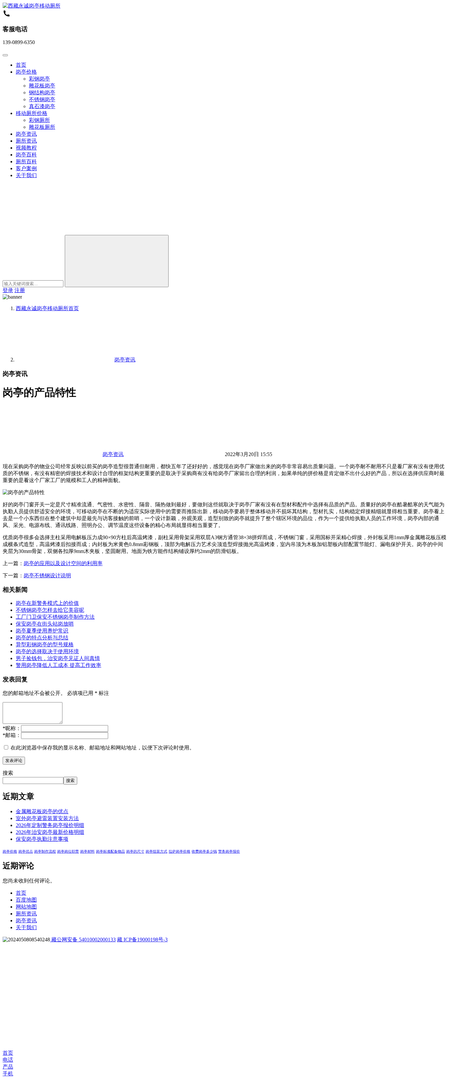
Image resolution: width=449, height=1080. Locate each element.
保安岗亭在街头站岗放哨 (45, 624)
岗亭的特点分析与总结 (42, 637)
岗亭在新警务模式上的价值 (47, 603)
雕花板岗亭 (42, 85)
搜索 (8, 773)
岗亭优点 (25, 851)
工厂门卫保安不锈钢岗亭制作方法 (55, 617)
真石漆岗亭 (42, 106)
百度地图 (26, 900)
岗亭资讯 (26, 134)
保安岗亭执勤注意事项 (42, 839)
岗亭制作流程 (45, 851)
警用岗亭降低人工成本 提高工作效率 (58, 665)
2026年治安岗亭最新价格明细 (50, 832)
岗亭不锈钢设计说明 (47, 575)
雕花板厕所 (42, 127)
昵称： (12, 728)
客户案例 (26, 168)
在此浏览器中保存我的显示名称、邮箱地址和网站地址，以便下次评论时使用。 (103, 747)
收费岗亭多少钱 (204, 851)
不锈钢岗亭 (42, 99)
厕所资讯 (26, 141)
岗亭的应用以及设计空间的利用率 (63, 563)
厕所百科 (26, 161)
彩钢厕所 (39, 120)
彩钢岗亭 (39, 78)
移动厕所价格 (31, 113)
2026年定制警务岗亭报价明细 (50, 825)
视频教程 (26, 147)
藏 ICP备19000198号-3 (142, 939)
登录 (8, 290)
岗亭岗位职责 (68, 851)
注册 (19, 290)
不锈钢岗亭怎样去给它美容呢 (50, 610)
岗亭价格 (26, 72)
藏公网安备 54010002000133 (83, 939)
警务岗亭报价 (229, 851)
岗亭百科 (26, 154)
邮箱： (12, 735)
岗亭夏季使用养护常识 (42, 630)
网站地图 (26, 906)
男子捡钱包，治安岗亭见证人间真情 (58, 658)
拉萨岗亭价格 (179, 851)
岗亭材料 (87, 851)
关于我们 (26, 175)
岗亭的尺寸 (135, 851)
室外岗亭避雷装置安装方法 (47, 818)
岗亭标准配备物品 (110, 851)
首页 (21, 65)
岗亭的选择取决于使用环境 (47, 651)
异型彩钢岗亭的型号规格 (45, 644)
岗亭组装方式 (156, 851)
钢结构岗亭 (42, 92)
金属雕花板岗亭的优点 (42, 811)
